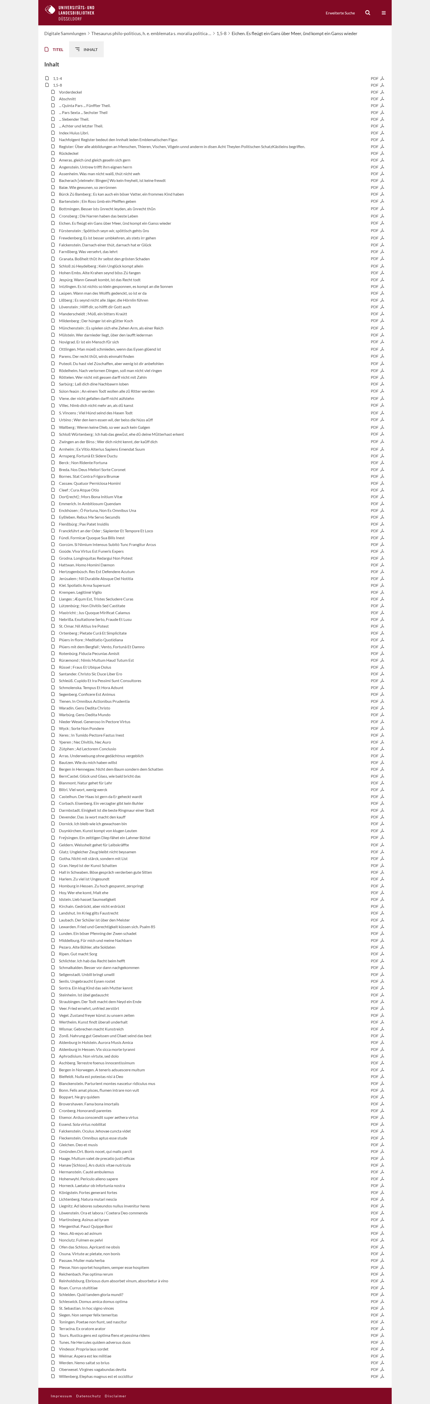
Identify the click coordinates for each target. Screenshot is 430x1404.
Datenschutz (88, 1396)
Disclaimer (116, 1396)
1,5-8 (221, 33)
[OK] (368, 12)
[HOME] (73, 12)
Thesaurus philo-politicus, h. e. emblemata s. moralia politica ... (151, 33)
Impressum (61, 1396)
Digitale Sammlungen (65, 33)
